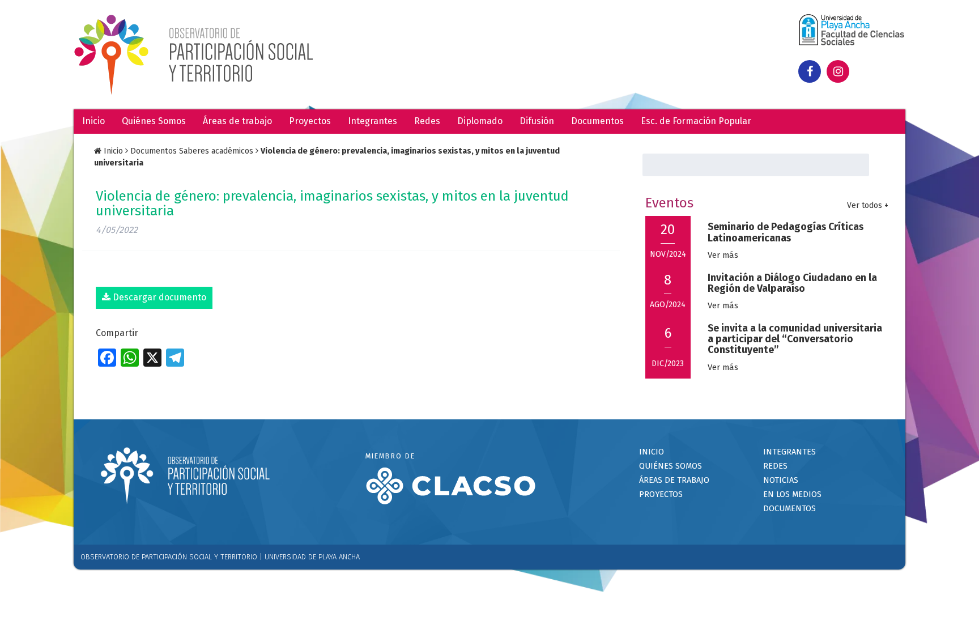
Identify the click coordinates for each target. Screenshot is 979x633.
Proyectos (310, 121)
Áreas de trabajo (237, 121)
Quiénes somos (670, 466)
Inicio (93, 121)
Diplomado (480, 121)
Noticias (780, 480)
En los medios (792, 494)
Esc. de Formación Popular (696, 121)
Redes (427, 121)
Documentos (597, 121)
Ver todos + (867, 205)
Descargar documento (158, 297)
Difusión (537, 121)
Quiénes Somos (154, 121)
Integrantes (372, 121)
